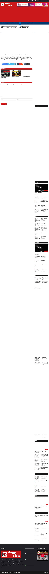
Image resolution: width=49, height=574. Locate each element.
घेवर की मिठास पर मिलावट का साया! (44, 460)
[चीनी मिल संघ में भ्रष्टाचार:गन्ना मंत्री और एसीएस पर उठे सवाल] (37, 530)
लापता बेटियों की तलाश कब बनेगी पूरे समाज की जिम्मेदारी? (5, 77)
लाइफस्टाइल (25, 23)
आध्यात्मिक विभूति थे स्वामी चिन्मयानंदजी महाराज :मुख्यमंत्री (44, 201)
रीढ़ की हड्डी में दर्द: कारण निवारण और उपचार (44, 464)
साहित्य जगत (17, 23)
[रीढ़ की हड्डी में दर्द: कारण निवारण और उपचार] (37, 465)
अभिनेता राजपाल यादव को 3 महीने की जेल (44, 534)
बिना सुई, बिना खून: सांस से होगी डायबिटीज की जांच (44, 468)
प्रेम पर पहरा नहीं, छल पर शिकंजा (15, 76)
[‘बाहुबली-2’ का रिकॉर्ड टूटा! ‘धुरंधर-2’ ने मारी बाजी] (45, 279)
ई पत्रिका (32, 23)
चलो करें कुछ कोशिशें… (38, 192)
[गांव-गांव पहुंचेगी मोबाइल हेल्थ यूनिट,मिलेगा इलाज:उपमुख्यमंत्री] (37, 456)
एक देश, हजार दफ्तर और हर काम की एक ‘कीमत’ (44, 490)
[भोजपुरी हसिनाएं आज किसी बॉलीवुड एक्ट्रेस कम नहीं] (38, 397)
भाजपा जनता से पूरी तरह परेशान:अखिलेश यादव (43, 224)
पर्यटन (27, 23)
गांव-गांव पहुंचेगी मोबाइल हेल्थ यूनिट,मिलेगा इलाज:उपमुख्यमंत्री (44, 455)
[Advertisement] (24, 14)
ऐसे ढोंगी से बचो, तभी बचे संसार (44, 265)
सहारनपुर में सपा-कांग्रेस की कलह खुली (44, 233)
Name (2, 96)
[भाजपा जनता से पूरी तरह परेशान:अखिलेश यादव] (37, 224)
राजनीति (11, 23)
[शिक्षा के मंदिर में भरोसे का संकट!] (27, 73)
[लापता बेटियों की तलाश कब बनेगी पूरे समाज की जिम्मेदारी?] (5, 73)
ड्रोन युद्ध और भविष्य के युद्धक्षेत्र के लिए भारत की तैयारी (44, 210)
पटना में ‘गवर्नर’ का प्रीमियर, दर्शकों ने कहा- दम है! (38, 282)
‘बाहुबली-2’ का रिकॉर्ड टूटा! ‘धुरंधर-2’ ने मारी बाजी (45, 282)
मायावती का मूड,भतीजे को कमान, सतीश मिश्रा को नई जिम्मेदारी (44, 228)
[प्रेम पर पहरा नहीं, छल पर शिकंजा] (16, 73)
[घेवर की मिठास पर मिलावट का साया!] (37, 460)
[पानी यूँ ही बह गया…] (37, 207)
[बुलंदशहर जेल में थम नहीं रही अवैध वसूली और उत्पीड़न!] (37, 540)
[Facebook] (1, 567)
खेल (12, 23)
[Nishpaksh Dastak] (6, 4)
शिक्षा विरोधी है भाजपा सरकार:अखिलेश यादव (43, 237)
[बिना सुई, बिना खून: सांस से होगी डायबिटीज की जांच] (37, 469)
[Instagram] (4, 567)
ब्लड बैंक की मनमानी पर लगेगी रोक (40, 451)
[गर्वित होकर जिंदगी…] (37, 262)
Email (1, 99)
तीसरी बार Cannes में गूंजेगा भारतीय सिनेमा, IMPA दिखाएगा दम (37, 358)
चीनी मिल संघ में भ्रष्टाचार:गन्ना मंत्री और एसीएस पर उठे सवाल (44, 529)
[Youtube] (3, 567)
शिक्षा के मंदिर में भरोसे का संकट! (26, 76)
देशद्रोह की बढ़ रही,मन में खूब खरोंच (44, 270)
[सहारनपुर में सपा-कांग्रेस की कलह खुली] (37, 233)
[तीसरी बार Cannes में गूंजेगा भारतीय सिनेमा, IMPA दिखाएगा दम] (38, 321)
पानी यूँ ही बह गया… (43, 205)
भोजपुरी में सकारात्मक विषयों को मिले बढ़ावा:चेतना (44, 435)
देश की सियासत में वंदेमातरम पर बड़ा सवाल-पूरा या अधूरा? (41, 507)
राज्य (8, 23)
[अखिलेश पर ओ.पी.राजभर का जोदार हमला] (37, 220)
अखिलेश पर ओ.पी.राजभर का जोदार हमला (44, 219)
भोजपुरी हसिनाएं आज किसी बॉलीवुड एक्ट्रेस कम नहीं (38, 435)
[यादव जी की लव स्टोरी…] (45, 321)
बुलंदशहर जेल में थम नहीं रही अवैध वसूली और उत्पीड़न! (44, 539)
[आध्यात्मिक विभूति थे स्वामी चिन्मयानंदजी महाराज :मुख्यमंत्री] (37, 202)
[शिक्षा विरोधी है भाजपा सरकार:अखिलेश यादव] (37, 237)
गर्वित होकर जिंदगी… (43, 260)
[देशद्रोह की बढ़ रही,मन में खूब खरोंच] (37, 270)
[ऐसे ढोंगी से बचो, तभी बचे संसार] (37, 266)
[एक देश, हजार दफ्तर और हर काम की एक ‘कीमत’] (37, 490)
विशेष (14, 23)
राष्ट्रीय (4, 23)
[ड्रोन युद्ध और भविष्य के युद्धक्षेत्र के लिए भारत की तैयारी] (37, 211)
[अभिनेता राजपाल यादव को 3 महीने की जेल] (37, 535)
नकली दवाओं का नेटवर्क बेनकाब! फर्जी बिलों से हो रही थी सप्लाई (41, 524)
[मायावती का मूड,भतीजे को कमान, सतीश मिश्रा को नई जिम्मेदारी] (37, 229)
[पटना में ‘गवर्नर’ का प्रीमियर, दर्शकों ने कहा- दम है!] (38, 279)
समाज (20, 23)
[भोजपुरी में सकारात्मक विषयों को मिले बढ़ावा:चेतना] (45, 397)
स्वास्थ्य (22, 23)
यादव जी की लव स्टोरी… (45, 357)
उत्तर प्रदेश (7, 23)
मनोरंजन (30, 23)
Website (18, 99)
